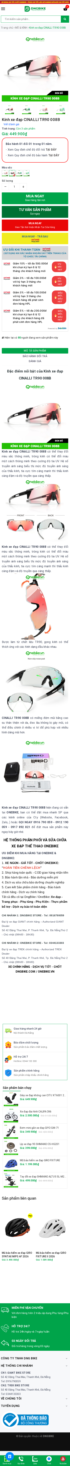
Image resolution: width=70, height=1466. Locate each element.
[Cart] (65, 9)
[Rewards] (9, 1456)
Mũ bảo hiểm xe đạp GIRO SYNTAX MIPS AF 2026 (17, 1254)
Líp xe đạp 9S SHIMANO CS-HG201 (39, 1144)
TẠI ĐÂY (53, 155)
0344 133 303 (29, 1061)
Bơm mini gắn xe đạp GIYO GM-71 (39, 1127)
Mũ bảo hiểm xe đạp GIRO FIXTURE (40, 1160)
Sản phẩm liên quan (19, 1198)
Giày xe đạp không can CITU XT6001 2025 (44, 1095)
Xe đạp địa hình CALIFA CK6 (36, 1111)
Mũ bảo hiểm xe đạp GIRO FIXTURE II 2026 (51, 1254)
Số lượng (7, 180)
